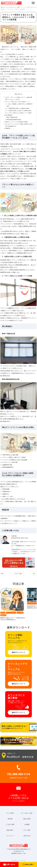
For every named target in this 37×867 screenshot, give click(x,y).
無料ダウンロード (18, 652)
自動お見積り (10, 830)
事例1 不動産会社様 (12, 117)
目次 (16, 94)
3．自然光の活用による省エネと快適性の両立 (19, 110)
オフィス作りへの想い (27, 813)
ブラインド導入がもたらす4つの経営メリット (17, 101)
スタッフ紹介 (27, 830)
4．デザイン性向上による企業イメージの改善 (19, 113)
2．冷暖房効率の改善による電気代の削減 (18, 108)
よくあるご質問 (10, 824)
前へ (2, 573)
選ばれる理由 (27, 819)
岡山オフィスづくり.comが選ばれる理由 (16, 122)
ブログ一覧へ (18, 573)
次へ (34, 573)
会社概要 (27, 824)
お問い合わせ (10, 864)
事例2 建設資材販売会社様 (14, 119)
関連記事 (7, 128)
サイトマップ (10, 836)
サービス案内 (10, 813)
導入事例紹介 (9, 115)
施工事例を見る (5, 376)
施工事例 (10, 819)
